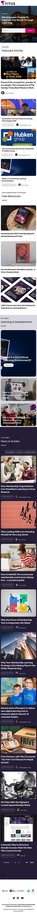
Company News (29, 452)
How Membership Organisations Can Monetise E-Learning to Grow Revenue (18, 489)
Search (30, 30)
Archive (19, 452)
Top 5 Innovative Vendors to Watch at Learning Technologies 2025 (16, 420)
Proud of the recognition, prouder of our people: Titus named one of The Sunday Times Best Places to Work (18, 85)
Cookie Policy (13, 904)
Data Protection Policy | (24, 904)
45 (26, 862)
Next (32, 862)
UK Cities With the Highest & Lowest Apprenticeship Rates (15, 804)
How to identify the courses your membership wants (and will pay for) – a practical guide (17, 577)
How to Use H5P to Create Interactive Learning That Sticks (15, 395)
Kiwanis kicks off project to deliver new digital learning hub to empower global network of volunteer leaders (18, 712)
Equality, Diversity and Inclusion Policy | (20, 905)
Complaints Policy (26, 906)
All (2, 452)
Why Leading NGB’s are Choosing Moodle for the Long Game (17, 533)
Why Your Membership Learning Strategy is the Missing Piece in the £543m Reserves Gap (18, 665)
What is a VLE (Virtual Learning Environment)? (14, 180)
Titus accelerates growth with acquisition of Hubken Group (18, 150)
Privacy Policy (5, 904)
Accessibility (10, 452)
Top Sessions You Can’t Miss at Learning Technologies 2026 (17, 120)
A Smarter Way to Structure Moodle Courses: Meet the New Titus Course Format (16, 847)
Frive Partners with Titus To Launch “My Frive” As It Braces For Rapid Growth (18, 759)
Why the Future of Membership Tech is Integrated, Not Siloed (16, 621)
